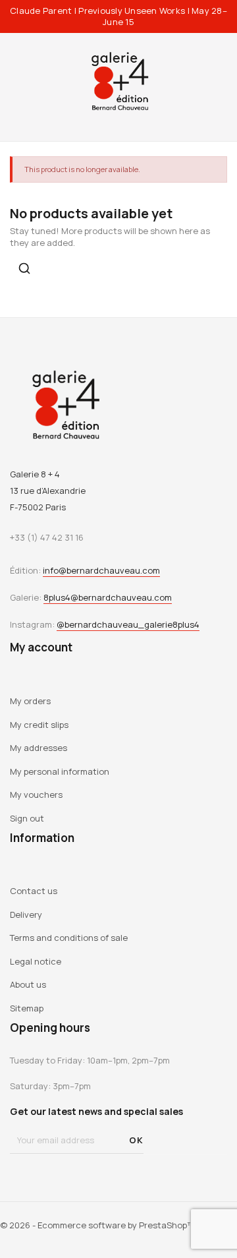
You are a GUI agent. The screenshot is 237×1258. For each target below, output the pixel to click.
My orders (30, 701)
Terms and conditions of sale (69, 938)
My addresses (38, 748)
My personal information (59, 771)
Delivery (26, 914)
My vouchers (36, 794)
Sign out (27, 818)
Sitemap (26, 1008)
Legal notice (35, 961)
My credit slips (39, 725)
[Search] (24, 268)
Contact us (33, 891)
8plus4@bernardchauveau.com (107, 597)
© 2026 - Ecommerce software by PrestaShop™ (97, 1225)
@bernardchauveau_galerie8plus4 (128, 624)
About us (28, 984)
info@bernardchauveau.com (101, 570)
